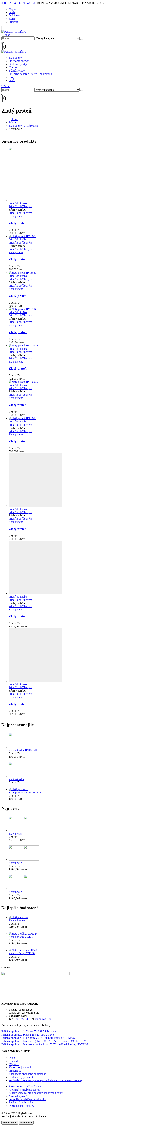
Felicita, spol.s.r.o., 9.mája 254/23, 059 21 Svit (27, 1034)
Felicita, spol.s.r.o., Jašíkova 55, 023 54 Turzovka (29, 1031)
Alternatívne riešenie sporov (24, 1089)
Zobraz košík (9, 1122)
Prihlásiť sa (15, 1070)
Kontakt (13, 1061)
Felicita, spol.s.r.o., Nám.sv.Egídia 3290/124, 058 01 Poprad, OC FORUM (43, 1041)
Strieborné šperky (19, 60)
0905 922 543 (9, 2)
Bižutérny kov (17, 70)
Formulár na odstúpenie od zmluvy (28, 1099)
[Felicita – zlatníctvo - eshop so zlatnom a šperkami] (13, 31)
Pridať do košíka (18, 203)
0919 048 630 (27, 2)
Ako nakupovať (18, 1096)
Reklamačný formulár (21, 1102)
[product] (77, 174)
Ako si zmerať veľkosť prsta (25, 1086)
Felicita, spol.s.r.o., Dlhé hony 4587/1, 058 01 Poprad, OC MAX (38, 1037)
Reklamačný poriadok (21, 1077)
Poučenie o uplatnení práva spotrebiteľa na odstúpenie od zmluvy (45, 1080)
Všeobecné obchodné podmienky (27, 1073)
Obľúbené (14, 15)
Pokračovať (26, 1122)
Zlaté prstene (16, 216)
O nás (12, 12)
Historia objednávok (20, 1067)
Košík (12, 18)
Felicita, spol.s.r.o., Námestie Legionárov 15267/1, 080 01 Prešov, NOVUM (44, 1044)
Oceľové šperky (18, 64)
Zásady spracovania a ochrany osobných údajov (36, 1092)
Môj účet (14, 9)
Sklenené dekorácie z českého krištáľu (30, 73)
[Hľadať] (81, 39)
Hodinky (14, 67)
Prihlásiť (13, 21)
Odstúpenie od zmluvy (21, 1105)
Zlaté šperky (16, 57)
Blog (11, 77)
